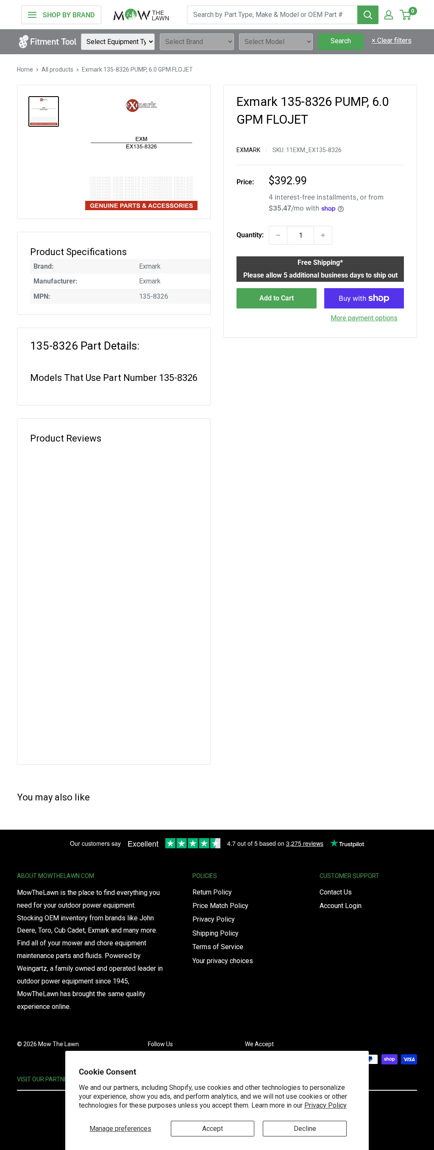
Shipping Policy (215, 933)
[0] (406, 15)
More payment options (364, 318)
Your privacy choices (222, 961)
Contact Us (336, 892)
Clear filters (392, 40)
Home (25, 69)
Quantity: (250, 235)
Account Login (341, 906)
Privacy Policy (325, 1105)
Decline (305, 1129)
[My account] (388, 14)
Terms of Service (217, 947)
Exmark (248, 150)
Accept (212, 1129)
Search (341, 41)
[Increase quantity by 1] (323, 235)
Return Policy (212, 892)
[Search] (367, 15)
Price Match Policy (220, 906)
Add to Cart (276, 298)
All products (57, 69)
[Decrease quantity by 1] (278, 235)
